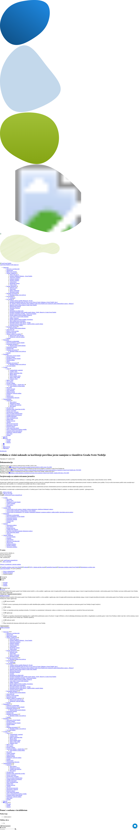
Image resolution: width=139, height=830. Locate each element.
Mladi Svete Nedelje (11, 271)
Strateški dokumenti (11, 416)
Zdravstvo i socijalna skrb (12, 269)
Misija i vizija (9, 380)
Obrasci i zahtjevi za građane (13, 334)
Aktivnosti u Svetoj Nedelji (13, 355)
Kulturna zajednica (14, 279)
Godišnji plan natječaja (15, 405)
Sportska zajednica (14, 280)
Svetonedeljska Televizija (12, 397)
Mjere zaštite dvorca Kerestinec (18, 321)
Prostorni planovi (10, 426)
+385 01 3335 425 (7, 492)
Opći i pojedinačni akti (12, 418)
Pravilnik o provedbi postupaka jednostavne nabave (19, 531)
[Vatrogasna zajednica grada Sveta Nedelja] (68, 567)
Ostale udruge (13, 284)
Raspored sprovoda (11, 332)
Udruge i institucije (11, 273)
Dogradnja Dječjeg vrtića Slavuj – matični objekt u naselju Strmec (26, 324)
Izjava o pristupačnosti (9, 571)
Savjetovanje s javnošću (12, 412)
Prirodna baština (10, 360)
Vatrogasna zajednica (15, 277)
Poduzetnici (6, 339)
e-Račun (8, 422)
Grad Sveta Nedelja (5, 568)
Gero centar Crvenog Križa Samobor (19, 316)
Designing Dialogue (15, 308)
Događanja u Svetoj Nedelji (13, 358)
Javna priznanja (10, 390)
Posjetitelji (5, 354)
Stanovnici (6, 267)
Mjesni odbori (13, 374)
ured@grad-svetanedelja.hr (10, 560)
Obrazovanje (9, 270)
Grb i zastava (9, 381)
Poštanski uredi (13, 287)
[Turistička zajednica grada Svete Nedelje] (11, 567)
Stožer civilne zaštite (15, 377)
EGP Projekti (9, 296)
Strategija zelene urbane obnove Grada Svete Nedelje (23, 305)
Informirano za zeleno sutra (16, 311)
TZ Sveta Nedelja (10, 365)
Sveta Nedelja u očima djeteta (17, 386)
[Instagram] (3, 445)
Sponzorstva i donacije (12, 425)
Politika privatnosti (8, 572)
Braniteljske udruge (15, 283)
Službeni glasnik (10, 392)
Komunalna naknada (11, 326)
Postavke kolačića (7, 574)
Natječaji (8, 400)
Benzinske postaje (14, 292)
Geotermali (12, 298)
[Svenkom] (25, 567)
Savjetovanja (3, 451)
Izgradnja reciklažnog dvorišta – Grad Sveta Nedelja (23, 313)
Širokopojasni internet (15, 306)
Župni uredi (13, 289)
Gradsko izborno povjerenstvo (14, 415)
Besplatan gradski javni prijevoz (18, 295)
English (8, 441)
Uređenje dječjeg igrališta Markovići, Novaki (21, 300)
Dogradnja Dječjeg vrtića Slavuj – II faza (20, 322)
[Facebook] (3, 444)
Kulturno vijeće (14, 379)
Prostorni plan (10, 348)
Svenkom (8, 538)
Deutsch (8, 442)
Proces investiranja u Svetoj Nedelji (15, 342)
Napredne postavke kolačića (14, 594)
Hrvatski (8, 439)
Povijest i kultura (10, 357)
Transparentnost (7, 399)
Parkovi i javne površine (12, 331)
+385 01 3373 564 (7, 493)
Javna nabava (13, 402)
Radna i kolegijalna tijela (16, 373)
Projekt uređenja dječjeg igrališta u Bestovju (21, 315)
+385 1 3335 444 (6, 561)
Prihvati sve (3, 594)
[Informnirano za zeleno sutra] (87, 567)
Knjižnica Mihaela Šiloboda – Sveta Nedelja (21, 276)
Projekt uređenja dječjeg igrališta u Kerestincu (21, 319)
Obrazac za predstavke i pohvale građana (10, 564)
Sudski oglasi (9, 419)
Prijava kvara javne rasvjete (17, 335)
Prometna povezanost (12, 293)
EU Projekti (9, 299)
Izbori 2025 (9, 433)
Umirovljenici (13, 282)
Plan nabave (13, 406)
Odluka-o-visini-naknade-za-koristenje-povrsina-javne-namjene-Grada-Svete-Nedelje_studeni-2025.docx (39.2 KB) (39, 473)
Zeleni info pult (10, 329)
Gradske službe (7, 508)
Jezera (8, 361)
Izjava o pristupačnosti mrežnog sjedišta (16, 429)
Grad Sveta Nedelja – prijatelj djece (15, 384)
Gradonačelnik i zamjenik (16, 370)
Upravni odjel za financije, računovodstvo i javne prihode (21, 510)
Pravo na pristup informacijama (14, 413)
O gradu (5, 367)
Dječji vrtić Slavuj (14, 274)
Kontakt (8, 338)
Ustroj (8, 368)
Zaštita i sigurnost (14, 318)
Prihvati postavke (6, 826)
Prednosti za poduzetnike (12, 341)
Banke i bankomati (14, 290)
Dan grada (9, 387)
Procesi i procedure (11, 410)
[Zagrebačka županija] (51, 567)
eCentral (12, 309)
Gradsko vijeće (13, 371)
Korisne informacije (11, 286)
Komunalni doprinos (11, 347)
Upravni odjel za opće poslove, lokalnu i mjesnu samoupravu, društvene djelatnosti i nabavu (29, 509)
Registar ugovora (10, 420)
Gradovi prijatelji (10, 389)
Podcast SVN (9, 396)
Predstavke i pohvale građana (17, 337)
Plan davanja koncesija (12, 423)
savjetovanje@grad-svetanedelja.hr (13, 495)
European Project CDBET (16, 325)
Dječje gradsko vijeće (15, 376)
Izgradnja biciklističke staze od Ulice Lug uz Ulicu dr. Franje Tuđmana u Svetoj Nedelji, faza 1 (34, 302)
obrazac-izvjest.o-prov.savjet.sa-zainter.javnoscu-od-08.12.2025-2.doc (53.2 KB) (31, 467)
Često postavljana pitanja (12, 428)
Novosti (5, 436)
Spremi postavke (5, 626)
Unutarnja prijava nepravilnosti (14, 431)
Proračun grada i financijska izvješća (15, 409)
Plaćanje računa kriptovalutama (17, 328)
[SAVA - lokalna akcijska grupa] (36, 567)
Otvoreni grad (10, 407)
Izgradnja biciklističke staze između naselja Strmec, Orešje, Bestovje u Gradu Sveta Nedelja (33, 312)
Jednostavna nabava (15, 403)
